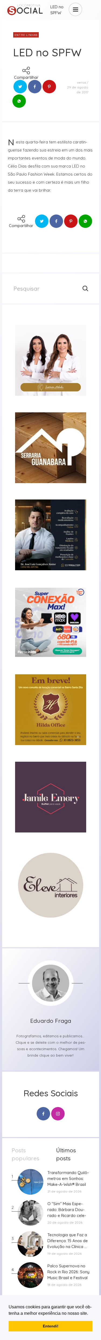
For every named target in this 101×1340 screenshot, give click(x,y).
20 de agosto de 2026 (64, 1222)
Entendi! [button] (50, 1326)
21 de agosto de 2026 (64, 1191)
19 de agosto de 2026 (64, 1254)
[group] (50, 360)
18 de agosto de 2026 (64, 1285)
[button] (90, 1314)
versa (81, 82)
